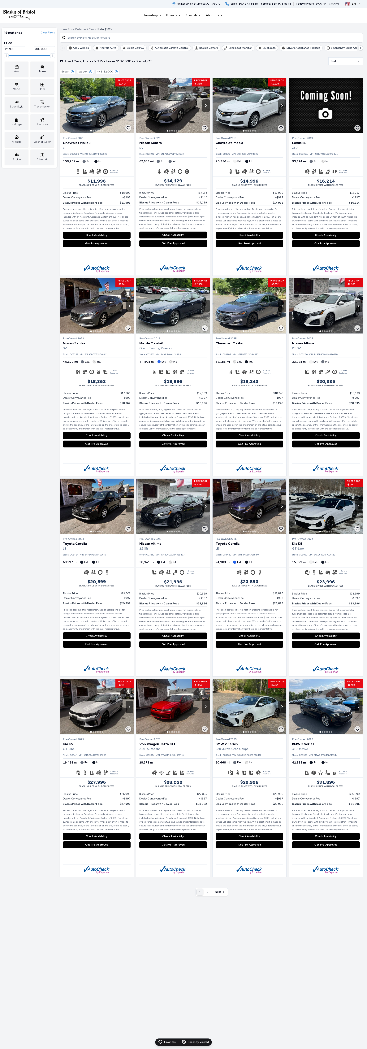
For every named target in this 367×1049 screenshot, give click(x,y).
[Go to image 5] (100, 131)
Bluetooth (269, 48)
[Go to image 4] (98, 131)
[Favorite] (128, 128)
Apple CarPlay (135, 48)
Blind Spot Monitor (240, 48)
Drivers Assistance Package (303, 48)
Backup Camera (208, 48)
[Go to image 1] (91, 131)
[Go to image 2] (93, 131)
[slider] (6, 55)
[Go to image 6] (102, 131)
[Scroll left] (62, 48)
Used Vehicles (78, 29)
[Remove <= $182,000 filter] (116, 71)
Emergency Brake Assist (346, 48)
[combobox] (345, 61)
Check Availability (96, 235)
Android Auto (108, 48)
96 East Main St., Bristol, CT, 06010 (198, 3)
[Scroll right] (360, 48)
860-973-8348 (248, 3)
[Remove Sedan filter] (72, 71)
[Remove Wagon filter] (90, 71)
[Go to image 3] (95, 131)
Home (63, 29)
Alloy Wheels (81, 48)
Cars (91, 29)
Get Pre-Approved (96, 243)
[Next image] (129, 105)
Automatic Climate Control (171, 48)
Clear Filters (48, 32)
